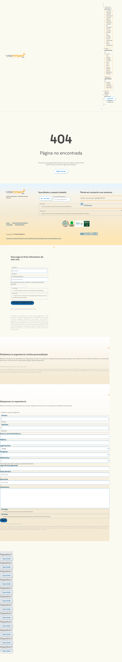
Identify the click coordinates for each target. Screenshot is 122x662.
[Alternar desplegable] (110, 9)
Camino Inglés (108, 18)
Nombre (14, 274)
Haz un (106, 92)
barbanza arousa (109, 73)
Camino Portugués (109, 15)
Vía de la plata (108, 29)
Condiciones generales (49, 238)
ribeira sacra (108, 69)
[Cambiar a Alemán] (111, 102)
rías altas (107, 63)
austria (108, 84)
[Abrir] (105, 104)
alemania (109, 86)
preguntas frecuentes (20, 223)
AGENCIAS (9, 225)
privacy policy (15, 329)
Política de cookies (11, 238)
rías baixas (108, 66)
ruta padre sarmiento (109, 43)
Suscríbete (46, 198)
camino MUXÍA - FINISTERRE (109, 39)
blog (8, 223)
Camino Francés (108, 11)
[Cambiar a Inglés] (110, 100)
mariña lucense (108, 59)
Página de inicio (61, 171)
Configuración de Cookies (24, 238)
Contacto (110, 98)
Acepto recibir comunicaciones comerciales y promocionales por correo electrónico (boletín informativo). (65, 213)
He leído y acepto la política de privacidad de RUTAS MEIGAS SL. (57, 206)
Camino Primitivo (109, 21)
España (108, 82)
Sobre (107, 95)
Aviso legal (58, 238)
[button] (29, 310)
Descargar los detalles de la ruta (22, 303)
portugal (109, 87)
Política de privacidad (37, 238)
